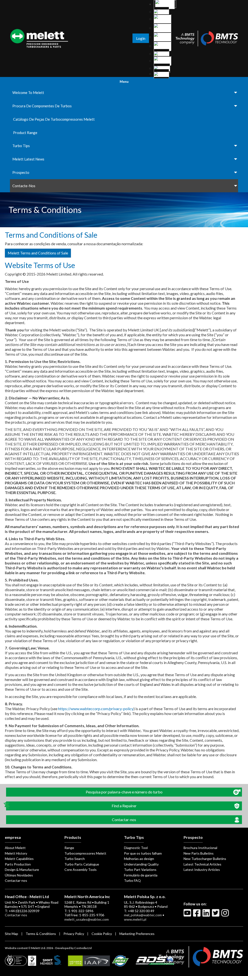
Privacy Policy (73, 934)
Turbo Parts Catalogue (81, 864)
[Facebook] (197, 915)
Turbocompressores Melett (85, 853)
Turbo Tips (21, 145)
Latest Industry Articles (202, 869)
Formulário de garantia (140, 875)
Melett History (16, 853)
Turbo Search (74, 859)
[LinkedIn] (206, 915)
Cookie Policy (102, 934)
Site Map (11, 934)
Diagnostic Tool (136, 848)
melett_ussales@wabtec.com (86, 919)
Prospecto (20, 172)
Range (69, 848)
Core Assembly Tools (80, 869)
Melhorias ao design (139, 859)
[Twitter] (216, 915)
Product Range (25, 132)
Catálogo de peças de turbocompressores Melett (54, 119)
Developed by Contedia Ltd (73, 948)
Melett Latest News (28, 159)
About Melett (15, 848)
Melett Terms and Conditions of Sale (38, 253)
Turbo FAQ (132, 880)
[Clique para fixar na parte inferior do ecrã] (7, 806)
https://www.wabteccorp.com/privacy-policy (95, 708)
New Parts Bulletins (199, 853)
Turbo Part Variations (140, 869)
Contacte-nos (23, 186)
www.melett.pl (135, 919)
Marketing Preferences (137, 934)
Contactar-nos (16, 880)
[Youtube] (188, 915)
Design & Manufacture (22, 869)
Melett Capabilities (19, 859)
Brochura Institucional (200, 848)
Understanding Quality (141, 864)
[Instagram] (225, 915)
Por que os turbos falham (143, 853)
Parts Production (18, 864)
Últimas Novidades (19, 875)
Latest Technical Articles (202, 864)
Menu (124, 81)
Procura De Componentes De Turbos (42, 106)
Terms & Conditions (41, 934)
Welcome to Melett (28, 92)
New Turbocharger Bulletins (205, 859)
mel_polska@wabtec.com (143, 915)
